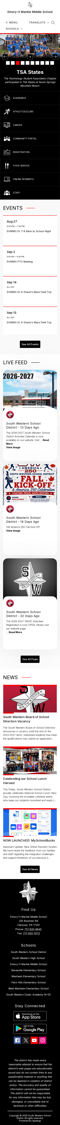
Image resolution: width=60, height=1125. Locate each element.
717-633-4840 (33, 929)
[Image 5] (27, 63)
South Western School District (28, 952)
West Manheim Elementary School (28, 988)
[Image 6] (32, 63)
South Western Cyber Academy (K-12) (28, 994)
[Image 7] (37, 63)
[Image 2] (13, 63)
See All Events (30, 344)
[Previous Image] (5, 56)
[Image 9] (47, 63)
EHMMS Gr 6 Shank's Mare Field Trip (30, 292)
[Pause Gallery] (30, 56)
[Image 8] (42, 63)
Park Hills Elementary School (28, 982)
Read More (15, 632)
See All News (30, 869)
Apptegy (36, 1120)
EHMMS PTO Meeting (20, 261)
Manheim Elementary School (28, 976)
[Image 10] (52, 63)
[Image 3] (18, 63)
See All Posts (30, 659)
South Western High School (28, 958)
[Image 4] (22, 63)
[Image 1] (8, 63)
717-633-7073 (31, 933)
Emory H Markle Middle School (28, 964)
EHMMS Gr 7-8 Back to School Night (30, 231)
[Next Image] (55, 56)
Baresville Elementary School (28, 970)
